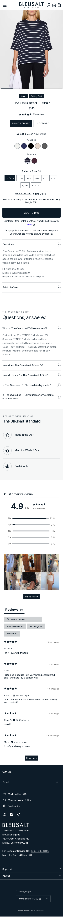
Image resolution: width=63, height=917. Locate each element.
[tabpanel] (31, 690)
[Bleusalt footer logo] (15, 826)
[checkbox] (12, 634)
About (6, 876)
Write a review (31, 596)
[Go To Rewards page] (54, 5)
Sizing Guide (39, 193)
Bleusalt (27, 911)
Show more (31, 758)
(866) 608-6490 (40, 851)
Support (7, 869)
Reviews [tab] (14, 610)
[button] (48, 5)
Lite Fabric (43, 123)
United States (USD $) (30, 898)
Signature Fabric (21, 123)
